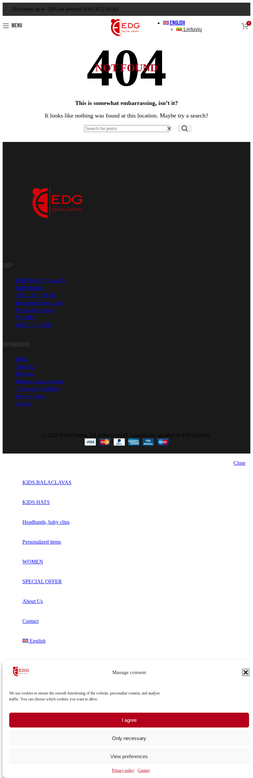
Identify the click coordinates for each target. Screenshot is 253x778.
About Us (26, 366)
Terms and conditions (38, 388)
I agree (129, 720)
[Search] (184, 128)
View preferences (129, 756)
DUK (22, 359)
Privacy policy (123, 770)
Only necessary (129, 738)
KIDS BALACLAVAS (40, 280)
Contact (144, 770)
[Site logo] (126, 37)
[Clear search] (170, 128)
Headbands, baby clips (39, 303)
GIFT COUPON (33, 325)
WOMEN (26, 317)
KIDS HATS (29, 288)
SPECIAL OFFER (35, 295)
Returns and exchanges (40, 381)
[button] (245, 672)
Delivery (25, 374)
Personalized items (35, 310)
